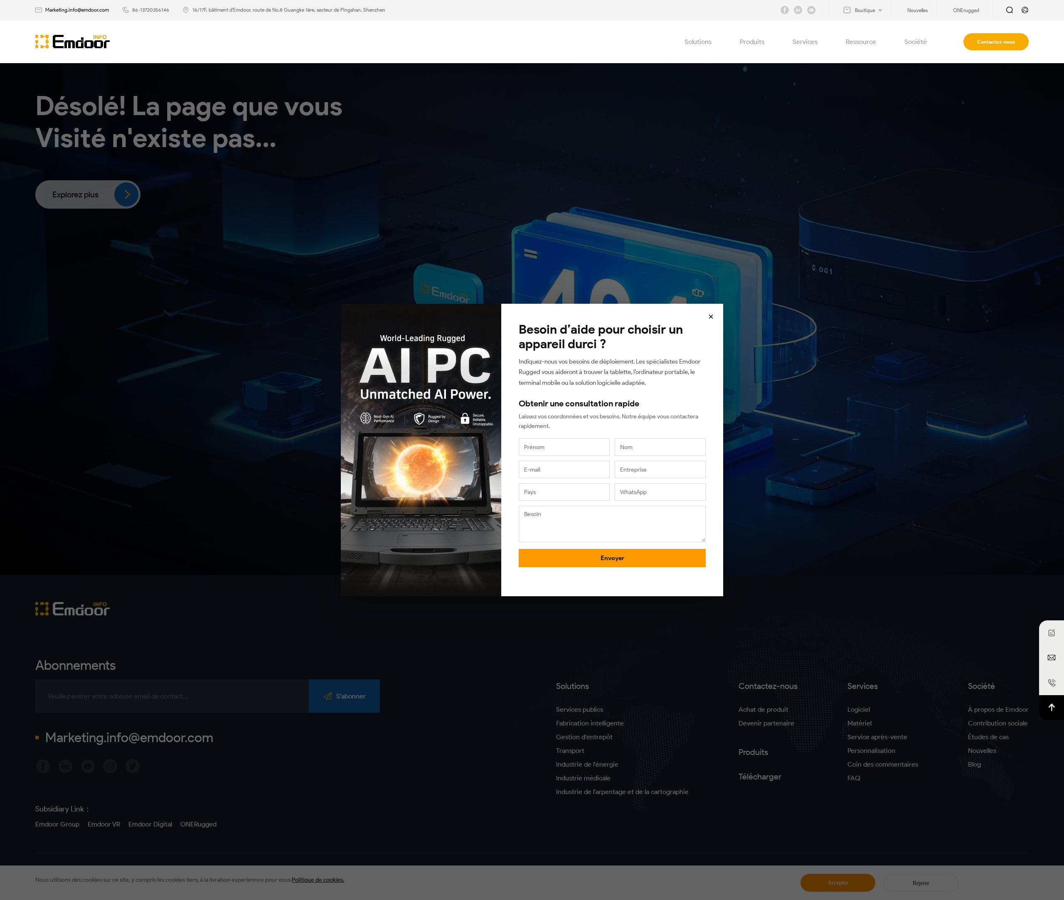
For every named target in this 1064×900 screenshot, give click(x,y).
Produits (752, 42)
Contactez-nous (996, 42)
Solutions (698, 42)
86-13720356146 (150, 10)
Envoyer (612, 558)
